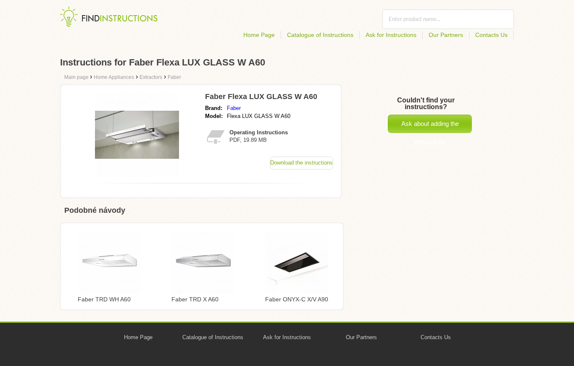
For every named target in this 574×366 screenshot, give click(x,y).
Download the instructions (301, 162)
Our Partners (446, 34)
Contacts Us (491, 34)
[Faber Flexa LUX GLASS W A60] (137, 174)
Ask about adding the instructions (430, 126)
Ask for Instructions (391, 34)
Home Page (259, 34)
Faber (234, 108)
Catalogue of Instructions (320, 34)
